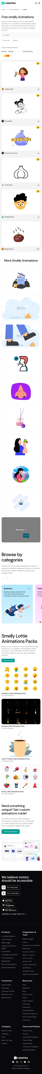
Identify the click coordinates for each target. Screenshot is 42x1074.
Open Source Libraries (30, 974)
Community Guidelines (30, 1047)
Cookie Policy (27, 1043)
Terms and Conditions (30, 1037)
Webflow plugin (28, 939)
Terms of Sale (27, 1040)
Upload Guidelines (29, 1050)
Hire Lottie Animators (9, 964)
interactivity (6, 40)
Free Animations (7, 958)
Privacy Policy (27, 1031)
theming (15, 40)
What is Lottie (28, 994)
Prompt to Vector (29, 952)
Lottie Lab (26, 1004)
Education (26, 988)
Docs (24, 985)
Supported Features (30, 1014)
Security (26, 1034)
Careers (4, 1043)
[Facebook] (13, 1062)
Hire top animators (10, 832)
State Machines (28, 1010)
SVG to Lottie (27, 958)
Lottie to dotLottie (29, 965)
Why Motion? (6, 998)
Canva (25, 942)
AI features (26, 1020)
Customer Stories (8, 991)
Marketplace (6, 961)
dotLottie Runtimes (29, 1017)
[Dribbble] (29, 1062)
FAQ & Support (28, 1001)
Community (27, 1007)
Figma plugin (6, 943)
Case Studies (6, 985)
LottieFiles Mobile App (9, 955)
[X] (21, 1062)
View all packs (8, 660)
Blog (24, 991)
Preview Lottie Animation (31, 945)
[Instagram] (17, 1062)
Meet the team (7, 1040)
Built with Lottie (7, 994)
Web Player (26, 949)
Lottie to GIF (27, 961)
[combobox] (14, 51)
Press (3, 1037)
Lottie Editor (6, 951)
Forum (25, 998)
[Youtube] (25, 1062)
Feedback (5, 1034)
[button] (21, 35)
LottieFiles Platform (8, 936)
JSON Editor (27, 968)
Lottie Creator (7, 939)
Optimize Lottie (28, 971)
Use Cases (5, 988)
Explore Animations (8, 967)
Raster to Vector (29, 955)
